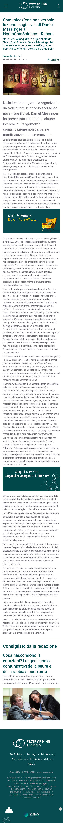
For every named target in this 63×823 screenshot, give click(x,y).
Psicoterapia (47, 754)
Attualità (31, 764)
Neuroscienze (19, 759)
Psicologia (32, 754)
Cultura (47, 759)
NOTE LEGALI (15, 795)
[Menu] (5, 6)
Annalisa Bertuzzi (13, 56)
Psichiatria (35, 759)
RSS (39, 798)
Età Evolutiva (16, 754)
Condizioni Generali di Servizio (35, 795)
